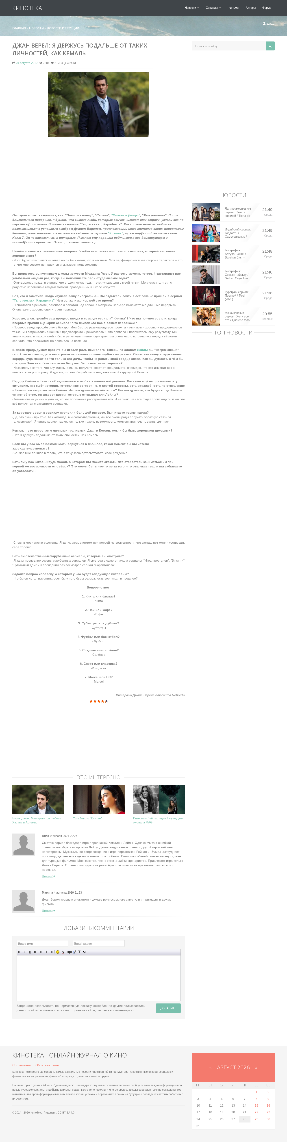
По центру (46, 952)
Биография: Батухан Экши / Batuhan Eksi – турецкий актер (235, 254)
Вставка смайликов (57, 952)
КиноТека (27, 8)
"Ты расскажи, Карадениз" (33, 300)
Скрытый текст (69, 952)
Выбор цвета (62, 952)
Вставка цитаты (74, 952)
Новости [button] (191, 7)
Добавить (168, 1008)
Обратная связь (47, 1065)
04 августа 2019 (26, 63)
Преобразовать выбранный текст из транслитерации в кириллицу (79, 952)
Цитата (47, 876)
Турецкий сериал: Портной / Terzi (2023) (237, 295)
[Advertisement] (98, 172)
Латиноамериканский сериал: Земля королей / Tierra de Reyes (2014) (238, 212)
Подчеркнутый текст (29, 952)
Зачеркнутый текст (34, 952)
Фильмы (233, 7)
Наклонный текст (24, 952)
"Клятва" (115, 233)
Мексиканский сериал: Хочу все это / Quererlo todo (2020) (237, 316)
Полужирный (19, 952)
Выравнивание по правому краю (51, 952)
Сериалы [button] (212, 7)
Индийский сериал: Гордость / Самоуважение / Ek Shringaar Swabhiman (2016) (238, 233)
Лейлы (142, 350)
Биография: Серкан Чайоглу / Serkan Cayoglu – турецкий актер (236, 274)
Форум (266, 7)
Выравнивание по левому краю (41, 952)
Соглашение (21, 1065)
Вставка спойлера (84, 952)
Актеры (251, 7)
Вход (270, 24)
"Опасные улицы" (125, 215)
